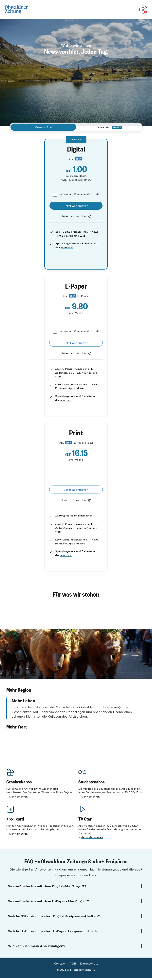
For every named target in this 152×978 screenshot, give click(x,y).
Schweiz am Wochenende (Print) (79, 194)
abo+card (67, 247)
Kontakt (60, 963)
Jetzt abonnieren (92, 837)
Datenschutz (89, 963)
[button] (76, 690)
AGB (72, 963)
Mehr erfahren (18, 796)
